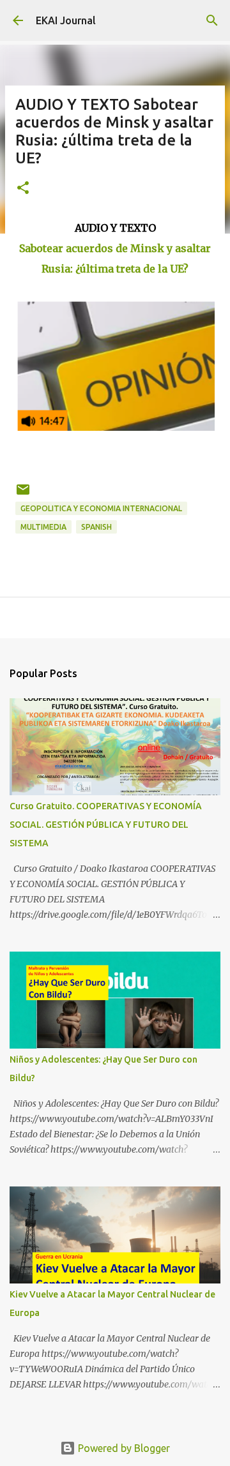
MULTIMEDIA (43, 527)
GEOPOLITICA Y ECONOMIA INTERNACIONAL (101, 508)
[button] (23, 188)
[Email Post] (23, 494)
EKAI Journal (66, 20)
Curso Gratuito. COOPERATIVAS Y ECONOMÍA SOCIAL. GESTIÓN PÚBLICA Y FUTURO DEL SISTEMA (106, 824)
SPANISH (96, 527)
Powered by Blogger (122, 1448)
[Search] (212, 20)
